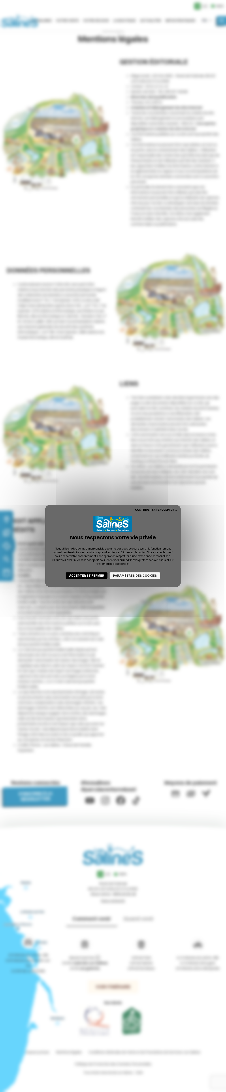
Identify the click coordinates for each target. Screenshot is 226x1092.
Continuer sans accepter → (156, 509)
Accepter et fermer (86, 576)
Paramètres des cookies (135, 576)
